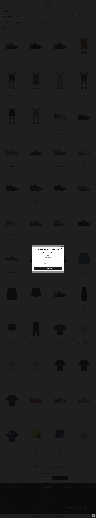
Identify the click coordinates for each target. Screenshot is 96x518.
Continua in (48, 263)
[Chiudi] (61, 248)
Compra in (48, 268)
